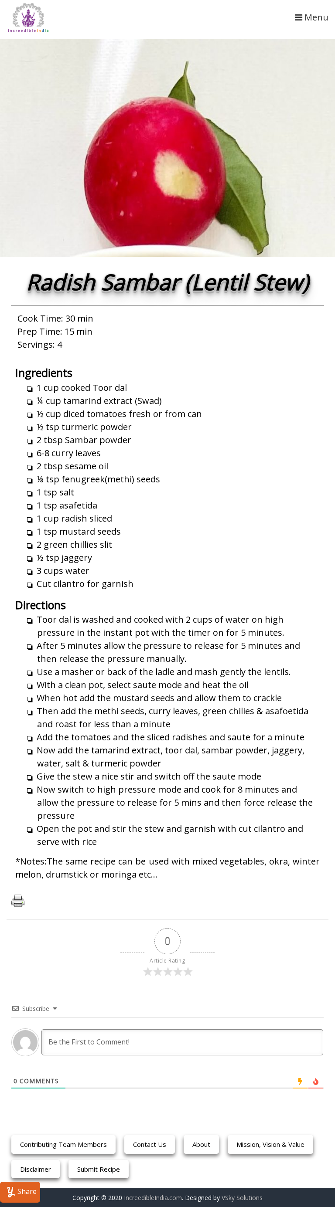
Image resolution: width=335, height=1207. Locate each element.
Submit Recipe (98, 1169)
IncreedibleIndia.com (153, 1197)
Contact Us (149, 1144)
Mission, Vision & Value (270, 1144)
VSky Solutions (242, 1197)
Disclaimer (35, 1169)
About (201, 1144)
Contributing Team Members (63, 1144)
